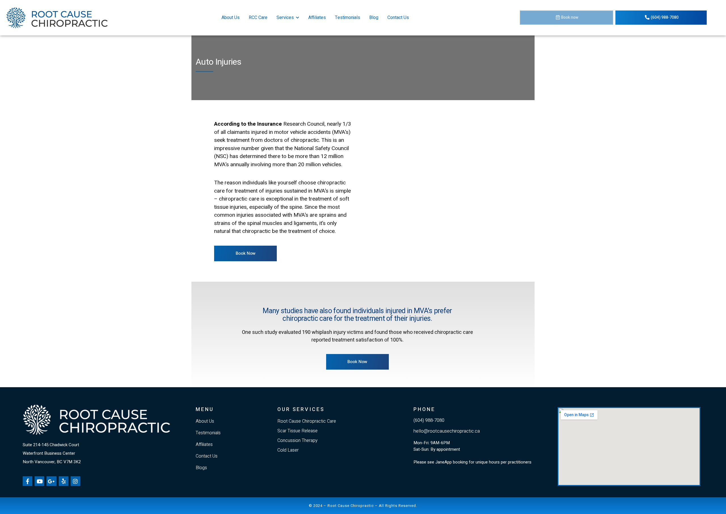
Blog (373, 17)
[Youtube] (39, 481)
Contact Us (398, 17)
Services (285, 17)
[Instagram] (75, 481)
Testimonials (347, 17)
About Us (230, 17)
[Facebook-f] (27, 481)
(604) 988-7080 (428, 420)
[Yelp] (63, 481)
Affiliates (317, 17)
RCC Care (258, 17)
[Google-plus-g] (51, 481)
